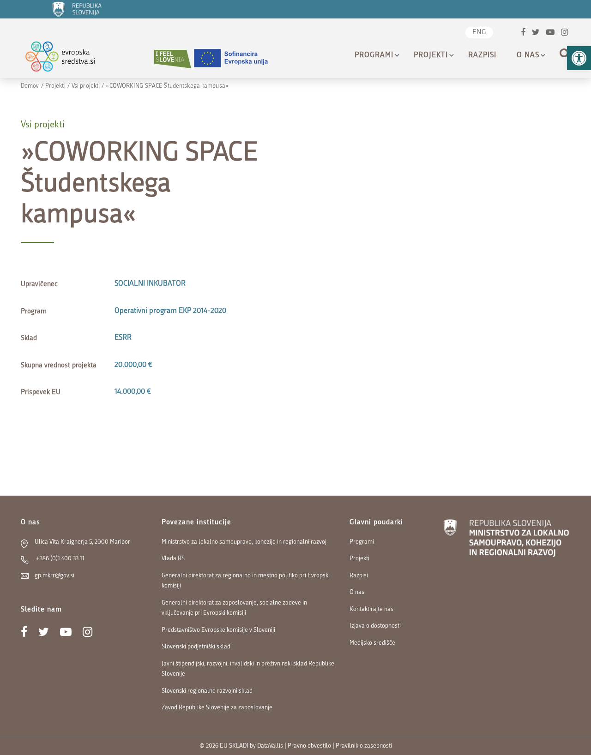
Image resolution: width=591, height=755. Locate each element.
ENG (479, 32)
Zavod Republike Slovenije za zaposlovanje (217, 708)
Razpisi (482, 55)
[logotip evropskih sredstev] (68, 58)
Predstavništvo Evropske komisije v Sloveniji (218, 630)
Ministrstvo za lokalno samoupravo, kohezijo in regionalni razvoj (244, 542)
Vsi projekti (86, 86)
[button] (579, 58)
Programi (374, 55)
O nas (528, 55)
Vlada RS (173, 559)
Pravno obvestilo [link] (309, 746)
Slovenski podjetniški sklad (196, 647)
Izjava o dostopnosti (375, 626)
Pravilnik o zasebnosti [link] (364, 746)
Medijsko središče (372, 643)
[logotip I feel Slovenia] (172, 58)
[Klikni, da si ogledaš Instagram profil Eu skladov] (564, 33)
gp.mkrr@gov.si (54, 576)
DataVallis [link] (270, 746)
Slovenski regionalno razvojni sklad (207, 691)
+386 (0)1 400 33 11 (59, 559)
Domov (30, 86)
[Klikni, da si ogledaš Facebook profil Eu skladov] (523, 33)
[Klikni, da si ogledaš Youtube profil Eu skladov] (550, 33)
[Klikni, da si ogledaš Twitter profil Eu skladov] (536, 33)
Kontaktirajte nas (371, 609)
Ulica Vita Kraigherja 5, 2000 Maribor (82, 542)
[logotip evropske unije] (236, 58)
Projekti (431, 55)
